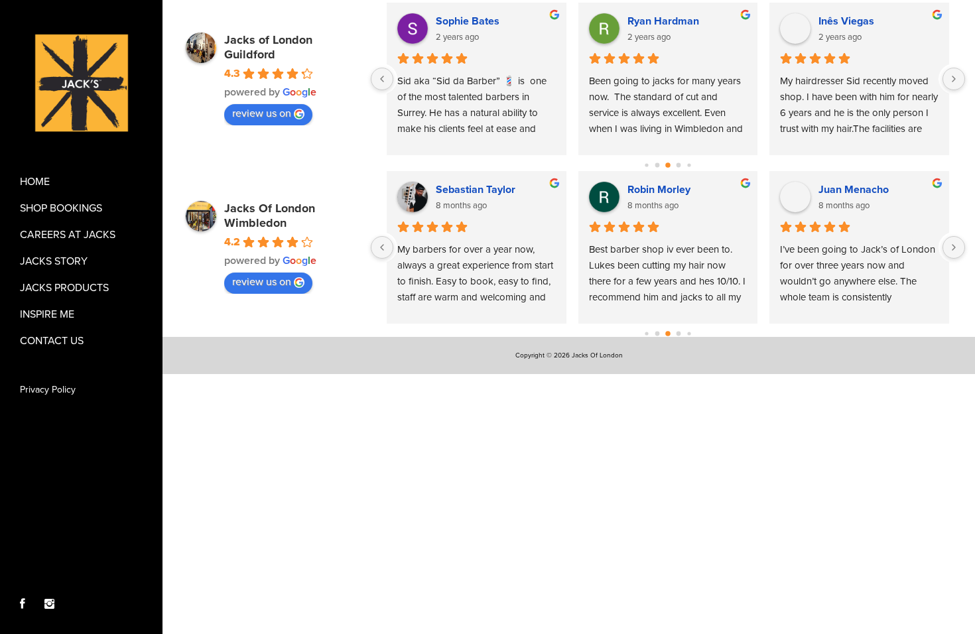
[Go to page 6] (688, 164)
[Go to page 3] (657, 165)
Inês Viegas (846, 21)
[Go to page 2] (646, 164)
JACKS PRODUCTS (64, 287)
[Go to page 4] (668, 165)
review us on (261, 113)
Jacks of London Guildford (268, 47)
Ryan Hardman (663, 21)
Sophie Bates (467, 21)
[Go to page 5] (678, 165)
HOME (35, 181)
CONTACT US (52, 341)
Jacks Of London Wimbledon (269, 215)
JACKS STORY (54, 261)
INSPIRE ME (47, 314)
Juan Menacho (853, 189)
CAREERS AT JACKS (67, 234)
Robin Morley (658, 189)
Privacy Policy (48, 389)
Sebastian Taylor (475, 189)
